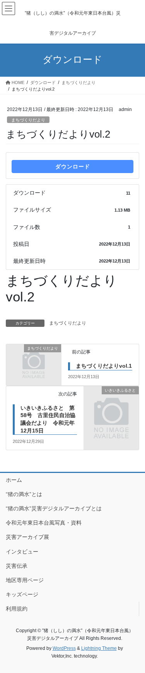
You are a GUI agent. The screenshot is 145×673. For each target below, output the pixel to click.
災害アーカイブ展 (27, 537)
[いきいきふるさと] (111, 402)
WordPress (64, 648)
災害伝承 (16, 566)
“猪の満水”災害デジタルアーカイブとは (54, 508)
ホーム (14, 480)
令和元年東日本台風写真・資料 (44, 523)
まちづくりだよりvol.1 (104, 366)
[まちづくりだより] (33, 361)
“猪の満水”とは (24, 494)
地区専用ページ (25, 580)
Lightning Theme (99, 648)
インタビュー (22, 551)
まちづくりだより (28, 120)
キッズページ (22, 594)
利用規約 (16, 609)
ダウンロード (72, 166)
